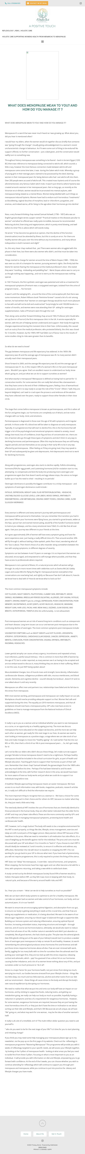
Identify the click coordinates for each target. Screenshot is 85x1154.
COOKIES (44, 1149)
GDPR (49, 1149)
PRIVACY (36, 1149)
